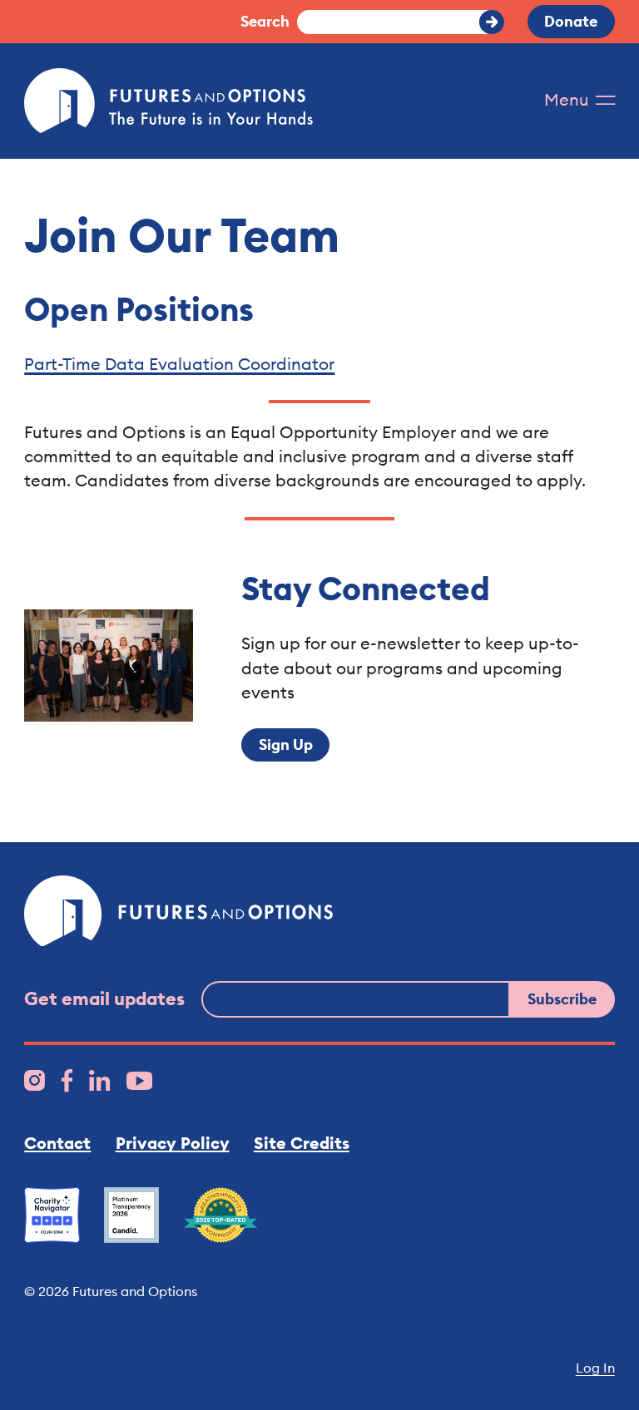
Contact (57, 1142)
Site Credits (301, 1142)
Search (265, 21)
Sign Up (286, 744)
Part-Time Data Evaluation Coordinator (179, 363)
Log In (595, 1367)
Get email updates (104, 998)
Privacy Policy (173, 1142)
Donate (570, 21)
